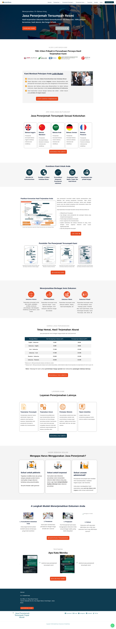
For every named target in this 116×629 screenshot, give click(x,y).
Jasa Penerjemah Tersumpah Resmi (48, 15)
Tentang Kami (56, 2)
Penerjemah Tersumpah (67, 2)
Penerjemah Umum (80, 2)
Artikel (101, 2)
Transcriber (89, 2)
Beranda (49, 2)
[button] (109, 2)
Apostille (96, 2)
